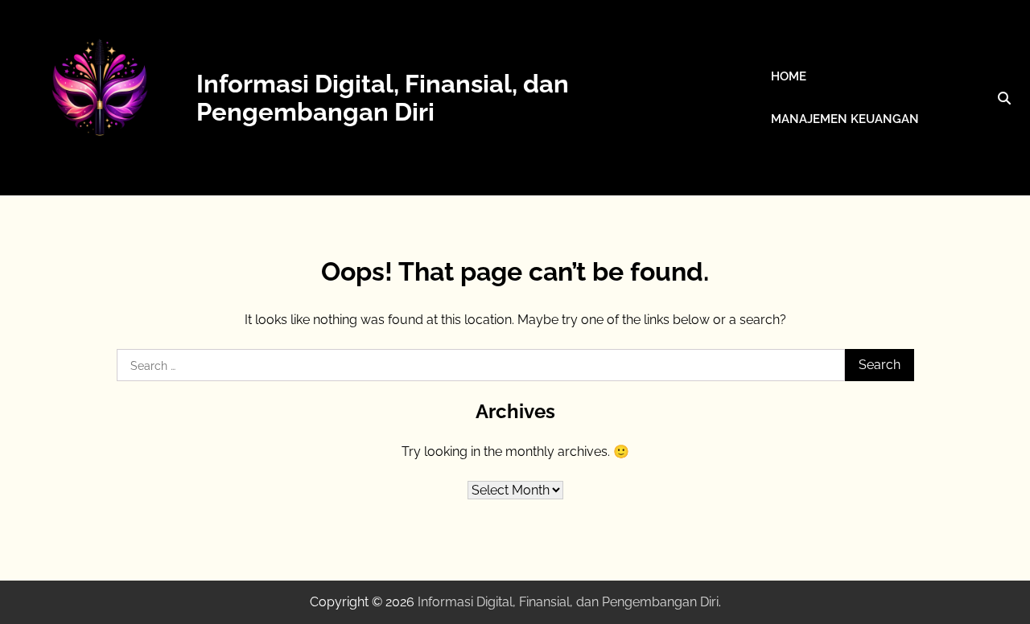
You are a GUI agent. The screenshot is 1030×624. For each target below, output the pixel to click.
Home (788, 76)
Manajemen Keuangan (845, 119)
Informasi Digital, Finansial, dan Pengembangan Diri (382, 97)
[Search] (1004, 98)
